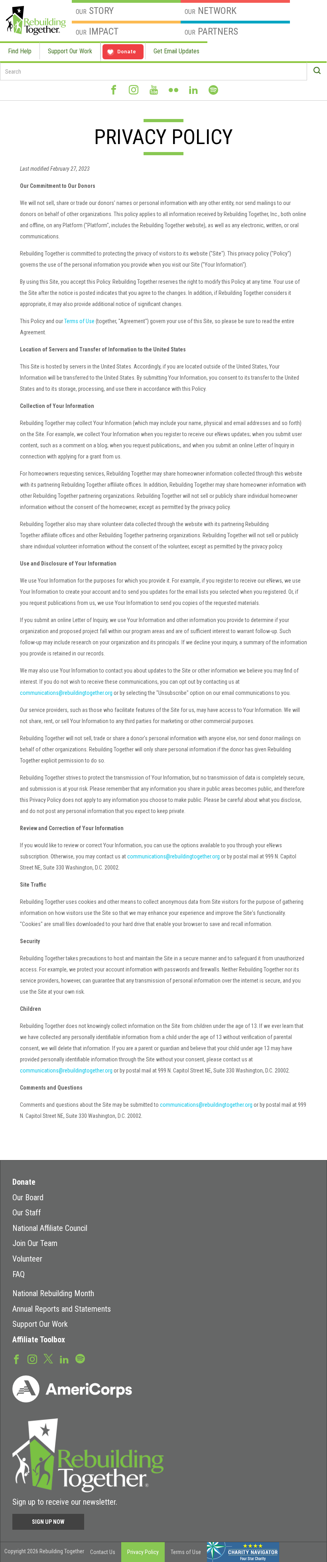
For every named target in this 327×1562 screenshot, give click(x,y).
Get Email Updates (176, 51)
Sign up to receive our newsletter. (64, 1502)
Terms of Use (79, 321)
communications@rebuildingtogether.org (66, 693)
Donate (23, 1182)
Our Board (27, 1197)
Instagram (134, 93)
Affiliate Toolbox (38, 1339)
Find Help (20, 51)
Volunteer (27, 1259)
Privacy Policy (143, 1552)
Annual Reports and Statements (61, 1309)
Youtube (154, 93)
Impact (97, 31)
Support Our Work (70, 51)
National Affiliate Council (49, 1228)
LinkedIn (193, 93)
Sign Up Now (48, 1522)
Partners (211, 31)
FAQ (18, 1274)
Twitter (48, 1358)
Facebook (114, 93)
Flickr (173, 93)
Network (210, 10)
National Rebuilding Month (53, 1293)
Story (95, 10)
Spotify (213, 93)
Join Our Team (34, 1243)
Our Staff (26, 1212)
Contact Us (102, 1552)
